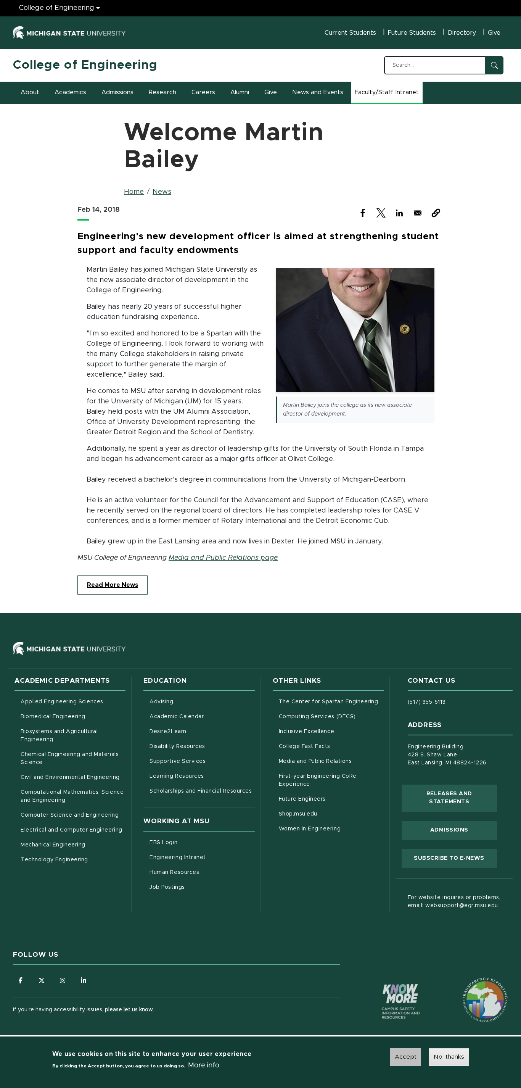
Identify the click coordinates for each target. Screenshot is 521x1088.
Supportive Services (202, 761)
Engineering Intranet (202, 857)
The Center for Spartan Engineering (331, 701)
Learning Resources (202, 776)
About (30, 92)
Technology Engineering (54, 859)
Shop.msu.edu (330, 814)
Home (134, 192)
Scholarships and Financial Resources (201, 791)
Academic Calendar (202, 716)
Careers (203, 92)
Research (162, 92)
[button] (436, 213)
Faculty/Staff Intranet (387, 94)
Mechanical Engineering (53, 845)
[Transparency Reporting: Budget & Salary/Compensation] (470, 985)
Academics (70, 92)
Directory (462, 33)
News (162, 192)
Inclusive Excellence (306, 731)
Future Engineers (302, 799)
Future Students (412, 33)
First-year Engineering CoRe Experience (318, 780)
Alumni (239, 92)
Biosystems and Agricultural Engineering (69, 735)
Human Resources (202, 872)
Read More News (112, 585)
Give (494, 33)
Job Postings (199, 887)
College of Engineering (56, 8)
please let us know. (129, 1009)
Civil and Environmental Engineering (70, 777)
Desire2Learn (200, 731)
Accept (405, 1057)
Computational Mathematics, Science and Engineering (73, 796)
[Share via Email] (418, 213)
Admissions (117, 92)
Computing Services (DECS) (331, 716)
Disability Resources (202, 746)
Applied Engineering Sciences (62, 701)
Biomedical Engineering (53, 716)
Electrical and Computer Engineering (71, 830)
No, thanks (449, 1057)
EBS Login (195, 842)
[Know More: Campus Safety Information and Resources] (386, 985)
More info (203, 1065)
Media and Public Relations (315, 761)
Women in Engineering (310, 829)
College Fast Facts (331, 746)
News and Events (317, 92)
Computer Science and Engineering (70, 815)
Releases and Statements (461, 798)
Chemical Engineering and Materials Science (70, 758)
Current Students (350, 33)
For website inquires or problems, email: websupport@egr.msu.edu (454, 901)
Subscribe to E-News (455, 858)
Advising (161, 701)
